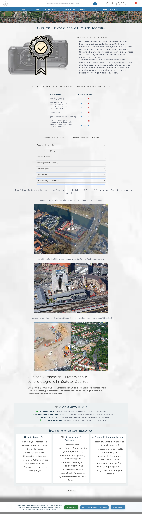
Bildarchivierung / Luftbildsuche (48, 181)
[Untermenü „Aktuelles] (99, 9)
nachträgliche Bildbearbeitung (47, 163)
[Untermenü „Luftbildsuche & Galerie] (41, 9)
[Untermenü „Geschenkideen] (59, 9)
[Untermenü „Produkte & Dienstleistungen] (86, 9)
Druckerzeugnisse (43, 169)
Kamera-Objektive (43, 157)
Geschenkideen (51, 9)
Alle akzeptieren (71, 507)
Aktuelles (94, 9)
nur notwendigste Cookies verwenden (94, 507)
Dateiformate (42, 175)
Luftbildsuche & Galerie (30, 9)
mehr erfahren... (118, 507)
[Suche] (95, 3)
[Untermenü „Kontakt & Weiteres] (120, 9)
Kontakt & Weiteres (110, 9)
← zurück (71, 491)
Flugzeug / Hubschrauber (46, 145)
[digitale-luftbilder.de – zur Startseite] (5, 3)
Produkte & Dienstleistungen (74, 9)
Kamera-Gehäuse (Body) (46, 151)
